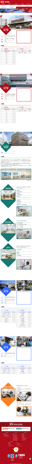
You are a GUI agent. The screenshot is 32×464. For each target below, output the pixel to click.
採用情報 (9, 442)
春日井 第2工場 (12, 5)
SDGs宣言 (23, 440)
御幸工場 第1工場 (27, 5)
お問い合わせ (18, 443)
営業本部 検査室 (11, 7)
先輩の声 (10, 443)
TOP (17, 442)
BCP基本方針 (24, 439)
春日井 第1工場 (4, 5)
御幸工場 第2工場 (3, 7)
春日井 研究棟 (20, 5)
